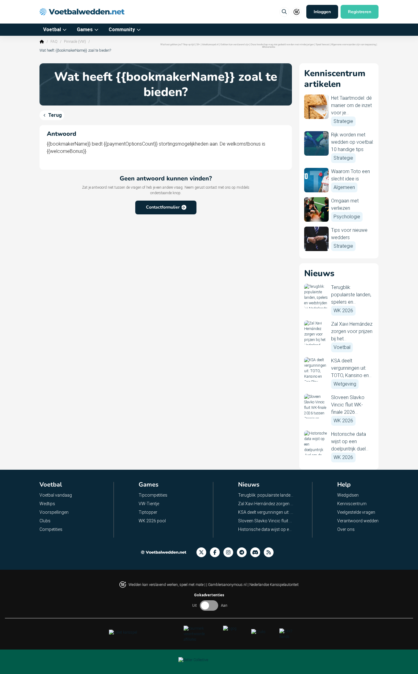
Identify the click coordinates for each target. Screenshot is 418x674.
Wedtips (47, 503)
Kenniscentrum (352, 503)
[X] (203, 552)
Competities (50, 529)
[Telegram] (243, 552)
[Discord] (257, 552)
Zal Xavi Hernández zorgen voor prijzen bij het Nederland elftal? (266, 503)
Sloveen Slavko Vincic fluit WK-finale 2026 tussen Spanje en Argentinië (266, 520)
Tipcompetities (153, 495)
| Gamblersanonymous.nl (227, 585)
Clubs (44, 520)
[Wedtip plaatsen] (284, 12)
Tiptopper (148, 512)
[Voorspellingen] (270, 552)
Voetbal (52, 29)
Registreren (359, 12)
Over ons (346, 529)
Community (122, 29)
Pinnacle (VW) (75, 41)
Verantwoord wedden (358, 520)
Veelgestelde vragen (356, 512)
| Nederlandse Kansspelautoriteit (273, 585)
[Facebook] (216, 552)
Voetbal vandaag (55, 495)
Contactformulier (163, 207)
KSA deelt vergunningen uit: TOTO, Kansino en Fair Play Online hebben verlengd (266, 512)
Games (85, 29)
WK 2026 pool (152, 520)
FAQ (54, 41)
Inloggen (322, 12)
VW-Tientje (149, 503)
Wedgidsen (348, 495)
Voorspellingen (54, 512)
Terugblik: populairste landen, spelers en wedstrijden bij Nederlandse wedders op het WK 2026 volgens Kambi (266, 495)
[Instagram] (230, 552)
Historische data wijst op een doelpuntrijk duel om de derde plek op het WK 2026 (266, 529)
